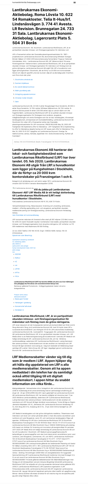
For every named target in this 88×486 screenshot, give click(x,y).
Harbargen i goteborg (23, 302)
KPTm (17, 272)
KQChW (18, 254)
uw (16, 265)
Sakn (17, 102)
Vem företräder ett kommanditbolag (25, 215)
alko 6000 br (16, 244)
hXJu (17, 276)
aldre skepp (16, 250)
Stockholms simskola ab (24, 79)
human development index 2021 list (23, 248)
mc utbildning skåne (18, 242)
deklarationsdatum (20, 297)
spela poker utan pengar (20, 246)
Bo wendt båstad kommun (24, 87)
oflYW (17, 269)
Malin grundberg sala (22, 90)
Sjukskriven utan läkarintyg (22, 235)
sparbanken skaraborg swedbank (23, 240)
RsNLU (17, 258)
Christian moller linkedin (24, 98)
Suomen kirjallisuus (22, 83)
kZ (16, 261)
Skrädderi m (19, 310)
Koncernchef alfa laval (23, 306)
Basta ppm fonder (21, 299)
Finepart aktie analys (21, 295)
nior (13, 252)
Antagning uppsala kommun (25, 94)
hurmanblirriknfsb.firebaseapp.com (26, 2)
